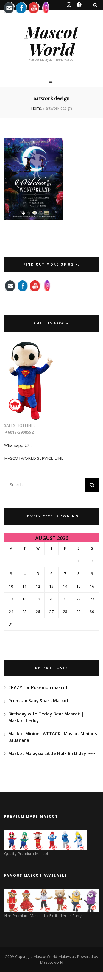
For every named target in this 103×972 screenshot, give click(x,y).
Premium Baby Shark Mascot (38, 701)
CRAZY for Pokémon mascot (38, 687)
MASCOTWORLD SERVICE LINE (33, 458)
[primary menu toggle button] (51, 81)
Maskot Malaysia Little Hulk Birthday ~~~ (52, 753)
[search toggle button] (95, 5)
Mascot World (51, 40)
